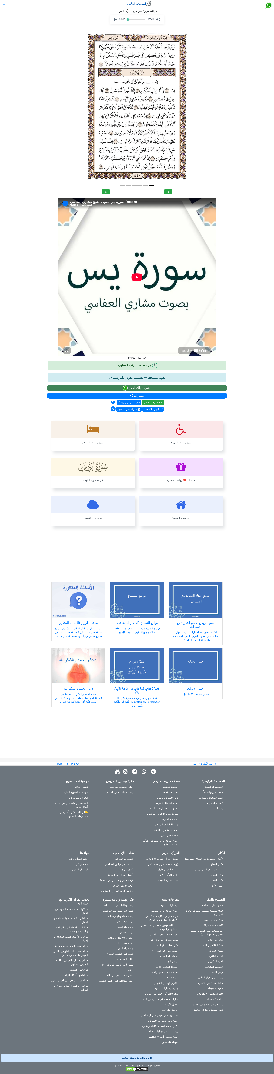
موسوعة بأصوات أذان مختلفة (162, 1031)
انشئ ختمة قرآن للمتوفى (164, 830)
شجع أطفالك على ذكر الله (164, 939)
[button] (115, 19)
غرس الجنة (217, 972)
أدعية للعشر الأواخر (122, 885)
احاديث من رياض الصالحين (119, 864)
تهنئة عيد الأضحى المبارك (120, 953)
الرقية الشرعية (170, 1009)
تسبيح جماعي (81, 786)
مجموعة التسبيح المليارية (74, 792)
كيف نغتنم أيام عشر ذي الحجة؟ (116, 880)
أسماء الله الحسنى (168, 956)
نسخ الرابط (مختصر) (153, 402)
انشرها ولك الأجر (140, 388)
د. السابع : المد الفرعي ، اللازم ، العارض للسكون (71, 962)
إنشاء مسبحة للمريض (121, 786)
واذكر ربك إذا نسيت (213, 919)
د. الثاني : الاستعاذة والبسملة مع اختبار (71, 920)
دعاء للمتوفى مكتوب (167, 797)
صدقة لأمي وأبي (169, 835)
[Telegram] (154, 771)
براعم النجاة (172, 961)
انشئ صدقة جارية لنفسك (164, 910)
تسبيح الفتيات (216, 950)
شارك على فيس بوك (130, 402)
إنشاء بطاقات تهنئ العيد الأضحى (116, 980)
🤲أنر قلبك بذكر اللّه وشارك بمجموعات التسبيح (73, 814)
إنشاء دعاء (172, 977)
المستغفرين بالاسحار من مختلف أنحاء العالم (71, 804)
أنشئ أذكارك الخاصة (212, 905)
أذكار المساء (216, 874)
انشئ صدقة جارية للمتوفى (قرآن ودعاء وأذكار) (160, 842)
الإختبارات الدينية (169, 905)
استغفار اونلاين (80, 869)
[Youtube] (118, 771)
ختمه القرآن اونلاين (78, 858)
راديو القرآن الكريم (168, 874)
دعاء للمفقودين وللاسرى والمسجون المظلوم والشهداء (159, 927)
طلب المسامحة (125, 959)
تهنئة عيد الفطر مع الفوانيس (118, 910)
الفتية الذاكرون (215, 961)
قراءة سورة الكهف (168, 880)
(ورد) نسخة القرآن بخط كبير (163, 864)
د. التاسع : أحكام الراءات (75, 975)
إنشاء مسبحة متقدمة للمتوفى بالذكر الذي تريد (204, 912)
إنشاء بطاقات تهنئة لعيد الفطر (117, 905)
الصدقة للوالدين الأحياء (166, 966)
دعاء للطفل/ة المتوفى (166, 824)
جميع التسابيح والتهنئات (211, 797)
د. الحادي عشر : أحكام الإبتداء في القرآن (70, 987)
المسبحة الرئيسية (214, 786)
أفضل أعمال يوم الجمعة (120, 874)
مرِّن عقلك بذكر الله (167, 945)
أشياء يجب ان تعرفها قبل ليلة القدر (159, 1015)
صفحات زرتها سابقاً (213, 792)
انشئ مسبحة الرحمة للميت (163, 808)
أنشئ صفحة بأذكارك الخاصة (208, 1009)
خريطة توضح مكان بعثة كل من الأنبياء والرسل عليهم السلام (161, 918)
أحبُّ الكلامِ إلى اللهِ (213, 945)
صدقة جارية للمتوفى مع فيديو (162, 813)
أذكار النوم (217, 880)
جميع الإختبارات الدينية (166, 988)
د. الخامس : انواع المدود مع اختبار (70, 945)
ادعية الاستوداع (215, 988)
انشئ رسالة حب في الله (120, 975)
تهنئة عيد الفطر (125, 921)
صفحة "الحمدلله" (214, 999)
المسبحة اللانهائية (214, 966)
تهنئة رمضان (126, 932)
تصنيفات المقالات (124, 858)
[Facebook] (135, 771)
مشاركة (138, 396)
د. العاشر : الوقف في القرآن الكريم (69, 980)
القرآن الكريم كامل (168, 869)
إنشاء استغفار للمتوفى (166, 803)
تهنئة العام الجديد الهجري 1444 (116, 964)
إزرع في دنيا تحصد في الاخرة (208, 1004)
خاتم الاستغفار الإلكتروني (210, 993)
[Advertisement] (137, 552)
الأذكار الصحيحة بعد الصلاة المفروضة (204, 858)
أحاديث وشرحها (125, 869)
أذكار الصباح (217, 864)
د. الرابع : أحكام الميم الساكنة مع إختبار (70, 938)
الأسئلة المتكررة (214, 803)
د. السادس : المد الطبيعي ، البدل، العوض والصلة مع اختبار (70, 953)
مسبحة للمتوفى (170, 786)
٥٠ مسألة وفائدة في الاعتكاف (117, 891)
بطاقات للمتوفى (169, 819)
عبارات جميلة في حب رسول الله (160, 999)
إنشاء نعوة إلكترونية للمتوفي (163, 1020)
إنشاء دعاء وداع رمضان (120, 916)
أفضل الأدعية (171, 1004)
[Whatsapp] (144, 771)
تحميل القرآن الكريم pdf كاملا (162, 858)
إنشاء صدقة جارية (168, 792)
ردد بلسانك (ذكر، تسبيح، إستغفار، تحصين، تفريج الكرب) (205, 932)
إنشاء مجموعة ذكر (78, 797)
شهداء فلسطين (170, 1042)
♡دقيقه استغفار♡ (213, 925)
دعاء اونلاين (82, 864)
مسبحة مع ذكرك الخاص (210, 977)
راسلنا (220, 808)
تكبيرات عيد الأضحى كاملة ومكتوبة (159, 1026)
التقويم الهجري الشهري (166, 983)
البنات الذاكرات (215, 956)
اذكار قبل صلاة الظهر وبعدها (208, 869)
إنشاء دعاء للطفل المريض (119, 792)
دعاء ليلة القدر (125, 926)
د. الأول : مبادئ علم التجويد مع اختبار (71, 911)
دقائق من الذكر (215, 939)
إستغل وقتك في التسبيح (210, 983)
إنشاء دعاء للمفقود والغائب (164, 934)
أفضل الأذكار (216, 885)
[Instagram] (126, 771)
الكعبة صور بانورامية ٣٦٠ (165, 950)
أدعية (130, 970)
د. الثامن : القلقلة (79, 969)
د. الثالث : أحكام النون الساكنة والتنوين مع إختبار (72, 929)
